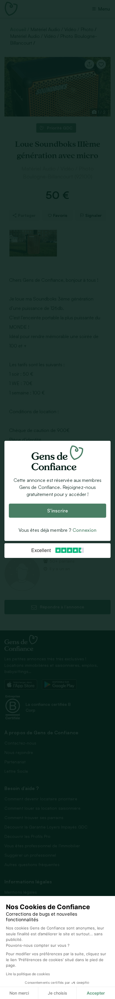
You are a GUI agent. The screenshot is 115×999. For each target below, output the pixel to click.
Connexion (84, 530)
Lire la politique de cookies (28, 974)
